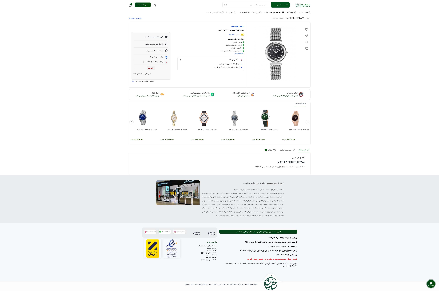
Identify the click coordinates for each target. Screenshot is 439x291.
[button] (178, 192)
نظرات (269, 150)
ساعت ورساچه (211, 254)
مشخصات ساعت (285, 150)
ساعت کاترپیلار (211, 257)
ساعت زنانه (247, 263)
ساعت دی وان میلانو (209, 259)
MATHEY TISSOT (278, 18)
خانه (308, 18)
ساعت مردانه (258, 263)
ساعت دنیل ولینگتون (209, 252)
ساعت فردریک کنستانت (208, 245)
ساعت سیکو (212, 250)
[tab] (304, 150)
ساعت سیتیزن (211, 248)
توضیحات (302, 150)
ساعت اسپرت (236, 263)
